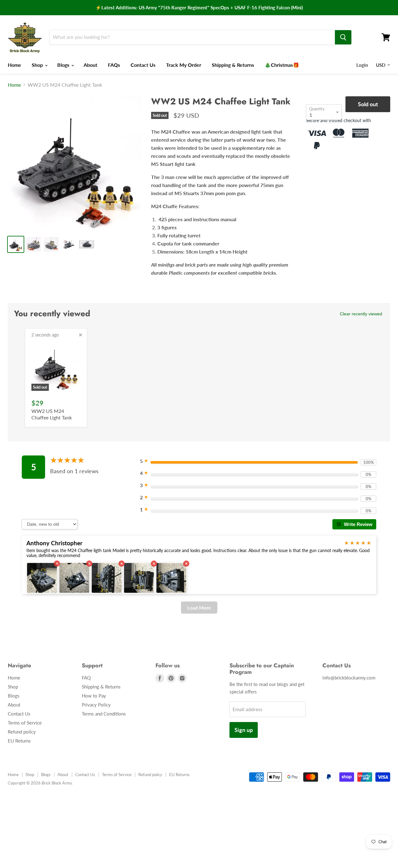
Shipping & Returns (233, 65)
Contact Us (143, 65)
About (90, 65)
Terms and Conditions (104, 713)
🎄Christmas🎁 (282, 65)
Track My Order (183, 65)
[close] (80, 335)
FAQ (86, 677)
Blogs (64, 65)
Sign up (243, 729)
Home (14, 65)
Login (362, 65)
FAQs (114, 65)
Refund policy (22, 731)
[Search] (343, 37)
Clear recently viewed (361, 313)
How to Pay (94, 695)
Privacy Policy (96, 704)
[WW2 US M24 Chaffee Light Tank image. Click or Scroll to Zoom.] (75, 163)
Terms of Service (25, 722)
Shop (38, 65)
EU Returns (19, 740)
